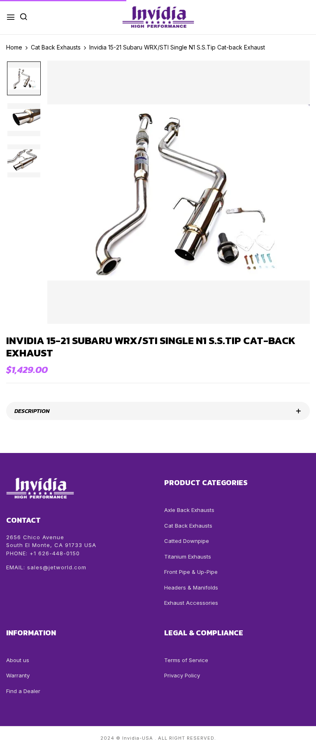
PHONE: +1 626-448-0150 (43, 553)
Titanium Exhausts (187, 556)
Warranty (18, 675)
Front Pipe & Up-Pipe (191, 571)
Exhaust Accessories (191, 602)
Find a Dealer (23, 691)
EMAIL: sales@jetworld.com (46, 567)
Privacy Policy (182, 675)
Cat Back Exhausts (188, 525)
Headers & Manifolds (191, 587)
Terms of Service (186, 660)
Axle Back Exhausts (189, 510)
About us (17, 660)
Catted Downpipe (186, 541)
